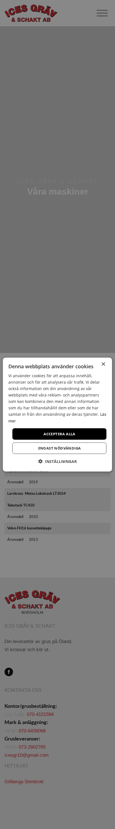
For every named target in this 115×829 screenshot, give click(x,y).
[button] (57, 461)
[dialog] (57, 414)
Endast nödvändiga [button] (59, 448)
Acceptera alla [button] (59, 433)
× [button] (103, 364)
